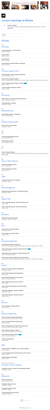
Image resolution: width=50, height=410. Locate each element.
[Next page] (30, 400)
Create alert (10, 28)
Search (3, 34)
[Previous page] (19, 400)
